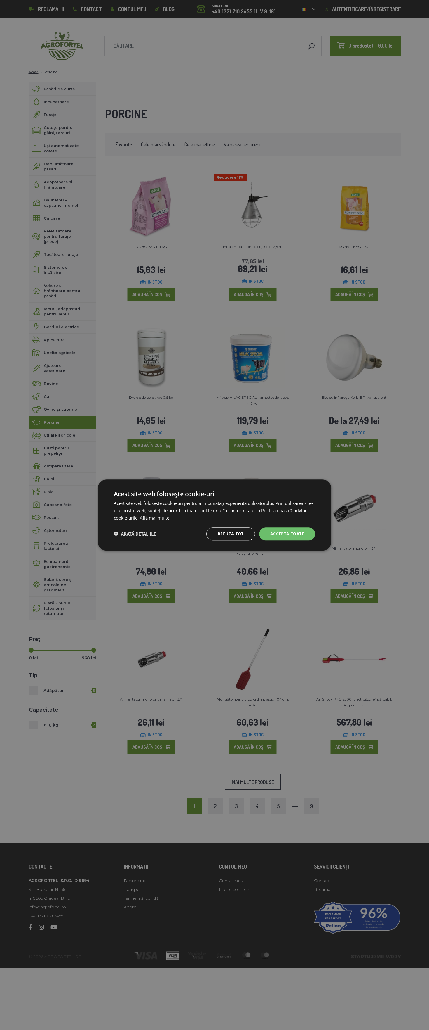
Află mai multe (154, 518)
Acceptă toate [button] (287, 533)
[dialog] (214, 515)
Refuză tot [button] (231, 533)
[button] (135, 534)
